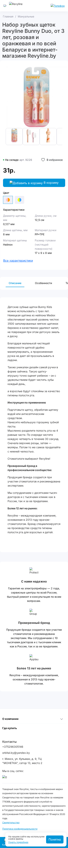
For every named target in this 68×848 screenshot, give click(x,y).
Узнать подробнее (18, 842)
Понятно (55, 839)
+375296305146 (12, 746)
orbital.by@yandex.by (16, 752)
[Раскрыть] (61, 718)
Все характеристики (18, 260)
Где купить (9, 728)
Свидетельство (10, 822)
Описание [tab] (15, 283)
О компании (10, 718)
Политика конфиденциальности (19, 828)
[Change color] (19, 200)
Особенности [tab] (43, 283)
